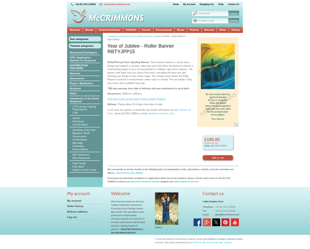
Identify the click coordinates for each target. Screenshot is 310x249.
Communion (79, 136)
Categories (112, 36)
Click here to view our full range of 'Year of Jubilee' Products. (136, 99)
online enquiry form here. (186, 181)
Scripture (75, 88)
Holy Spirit (78, 166)
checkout (234, 20)
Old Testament (80, 154)
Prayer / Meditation (81, 83)
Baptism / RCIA (81, 133)
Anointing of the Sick (84, 129)
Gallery (235, 29)
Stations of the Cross (84, 169)
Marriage (77, 142)
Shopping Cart (206, 4)
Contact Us (233, 4)
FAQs (221, 4)
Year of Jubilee (136, 36)
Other (222, 29)
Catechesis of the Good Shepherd (84, 100)
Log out (72, 217)
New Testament (81, 157)
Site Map (218, 242)
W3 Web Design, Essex (201, 242)
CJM (75, 112)
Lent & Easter (80, 124)
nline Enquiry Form (213, 201)
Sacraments (77, 78)
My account (74, 200)
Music (180, 29)
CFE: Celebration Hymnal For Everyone (83, 59)
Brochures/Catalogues (83, 52)
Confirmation (79, 139)
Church (146, 29)
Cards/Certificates (109, 29)
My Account (189, 4)
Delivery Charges (217, 239)
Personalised (164, 29)
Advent (76, 118)
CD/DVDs (131, 29)
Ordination (78, 146)
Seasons (75, 73)
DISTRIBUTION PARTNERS (79, 67)
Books (89, 29)
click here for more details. (129, 173)
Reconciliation (80, 149)
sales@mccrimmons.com (117, 4)
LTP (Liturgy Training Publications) (84, 108)
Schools (209, 29)
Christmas (78, 121)
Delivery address (77, 211)
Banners (75, 29)
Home (176, 4)
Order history (75, 206)
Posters (194, 29)
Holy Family (79, 163)
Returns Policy (235, 239)
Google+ (228, 242)
